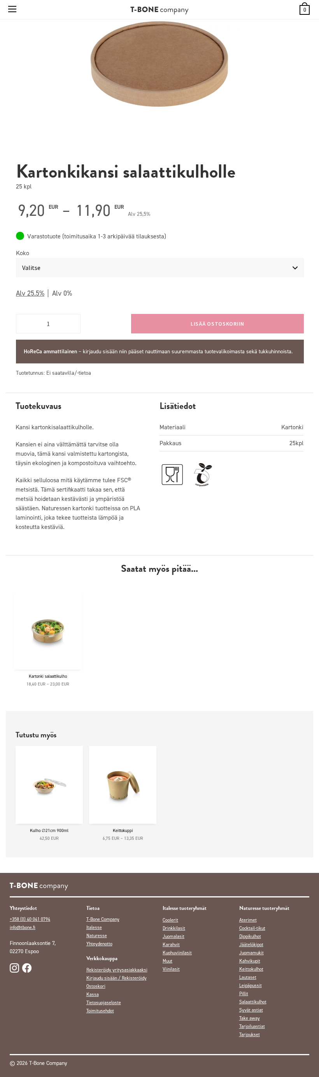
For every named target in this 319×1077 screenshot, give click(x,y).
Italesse (94, 927)
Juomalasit (173, 936)
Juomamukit (251, 953)
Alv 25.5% (30, 293)
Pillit (243, 994)
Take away (249, 1018)
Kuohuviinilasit (177, 953)
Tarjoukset (249, 1034)
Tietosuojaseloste (103, 1002)
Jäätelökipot (251, 944)
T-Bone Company (102, 919)
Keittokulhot (251, 969)
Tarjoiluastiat (252, 1026)
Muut (167, 961)
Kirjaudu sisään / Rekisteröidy (116, 978)
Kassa (92, 994)
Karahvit (171, 944)
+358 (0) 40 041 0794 (30, 919)
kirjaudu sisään (100, 351)
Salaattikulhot (252, 1002)
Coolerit (170, 920)
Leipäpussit (250, 985)
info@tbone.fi (22, 927)
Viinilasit (171, 969)
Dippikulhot (250, 936)
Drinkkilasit (174, 928)
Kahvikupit (249, 961)
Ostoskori (95, 986)
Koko (22, 253)
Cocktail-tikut (252, 928)
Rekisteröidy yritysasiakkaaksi (116, 970)
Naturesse (96, 935)
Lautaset (247, 977)
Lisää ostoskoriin (217, 323)
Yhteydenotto (99, 944)
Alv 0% (62, 293)
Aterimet (248, 920)
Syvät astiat (251, 1010)
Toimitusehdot (100, 1011)
